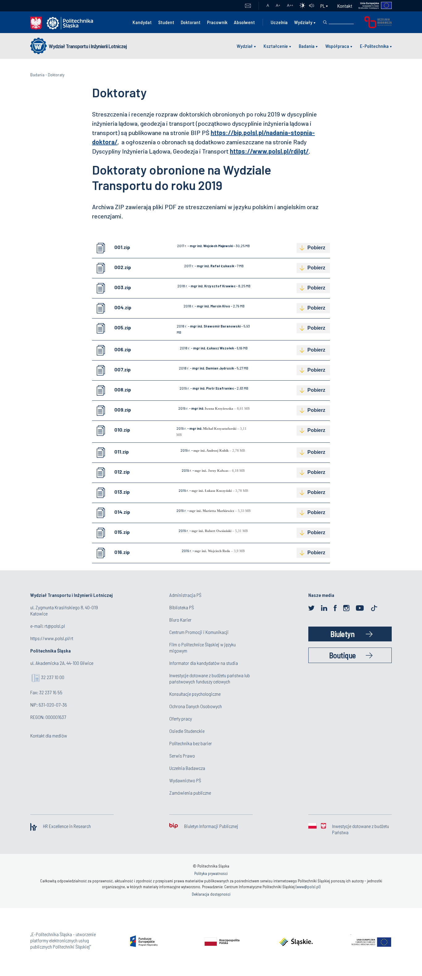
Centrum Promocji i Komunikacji (199, 632)
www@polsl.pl (308, 886)
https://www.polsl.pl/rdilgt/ (269, 151)
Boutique (342, 655)
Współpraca (337, 46)
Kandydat (142, 22)
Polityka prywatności (211, 873)
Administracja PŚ (185, 595)
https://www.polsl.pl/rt (51, 638)
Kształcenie (276, 46)
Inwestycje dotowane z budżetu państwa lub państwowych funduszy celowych (209, 678)
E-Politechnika (374, 46)
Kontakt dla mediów (48, 735)
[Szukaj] (325, 22)
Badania (306, 46)
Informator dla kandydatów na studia (203, 663)
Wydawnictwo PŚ (185, 780)
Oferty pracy (180, 718)
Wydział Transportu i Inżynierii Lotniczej (88, 46)
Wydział (245, 46)
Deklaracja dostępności (211, 894)
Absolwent (244, 22)
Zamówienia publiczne (190, 793)
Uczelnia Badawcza (187, 768)
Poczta (248, 5)
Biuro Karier (180, 620)
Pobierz (316, 247)
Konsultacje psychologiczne (195, 694)
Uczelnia (279, 22)
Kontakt (344, 6)
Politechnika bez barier (190, 743)
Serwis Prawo (182, 755)
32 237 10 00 (52, 677)
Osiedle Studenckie (187, 731)
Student (166, 22)
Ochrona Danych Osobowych (195, 706)
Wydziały (303, 22)
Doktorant (190, 22)
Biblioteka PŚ (181, 607)
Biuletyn (342, 634)
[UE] (372, 6)
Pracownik (217, 22)
